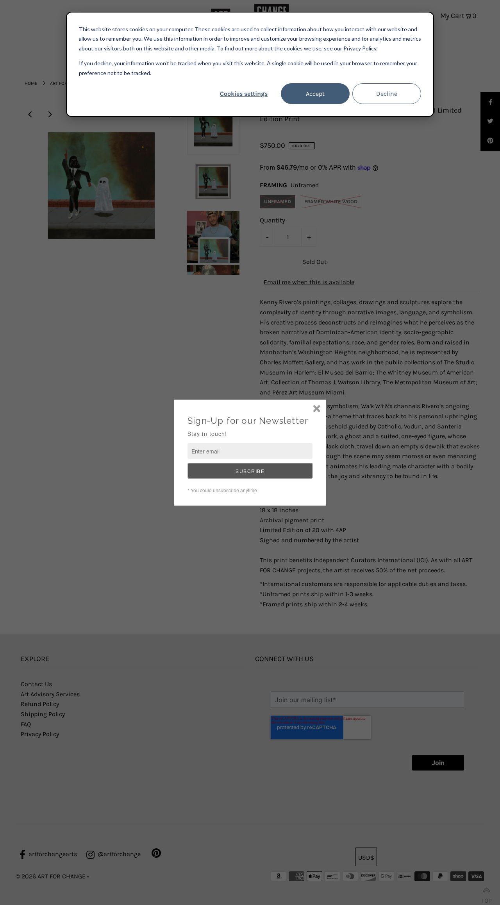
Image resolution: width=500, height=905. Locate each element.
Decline (386, 93)
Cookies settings (244, 93)
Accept (315, 93)
